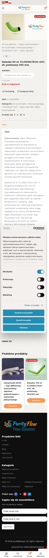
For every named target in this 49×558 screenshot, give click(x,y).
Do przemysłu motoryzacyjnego (17, 47)
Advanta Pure (7, 473)
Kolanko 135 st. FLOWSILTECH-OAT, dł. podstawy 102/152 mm (35, 388)
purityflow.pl (19, 541)
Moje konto (6, 453)
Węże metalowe (9, 478)
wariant (6, 70)
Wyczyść (7, 81)
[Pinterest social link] (21, 115)
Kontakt (5, 445)
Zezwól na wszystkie (24, 313)
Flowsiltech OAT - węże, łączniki (17, 50)
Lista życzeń (7, 458)
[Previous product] (3, 56)
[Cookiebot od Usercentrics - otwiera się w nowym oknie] (33, 228)
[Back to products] (6, 56)
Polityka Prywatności (33, 482)
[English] (3, 2)
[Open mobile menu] (3, 8)
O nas (4, 440)
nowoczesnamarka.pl (33, 547)
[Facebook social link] (14, 115)
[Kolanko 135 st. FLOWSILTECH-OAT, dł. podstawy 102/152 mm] (36, 369)
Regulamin (28, 486)
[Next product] (9, 56)
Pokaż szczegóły (31, 305)
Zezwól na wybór (23, 320)
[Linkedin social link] (24, 115)
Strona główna (9, 44)
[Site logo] (24, 8)
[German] (6, 2)
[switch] (40, 279)
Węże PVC (6, 482)
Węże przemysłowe (28, 44)
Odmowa (24, 328)
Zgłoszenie (8, 527)
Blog (4, 449)
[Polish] (10, 2)
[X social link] (17, 115)
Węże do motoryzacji (11, 486)
